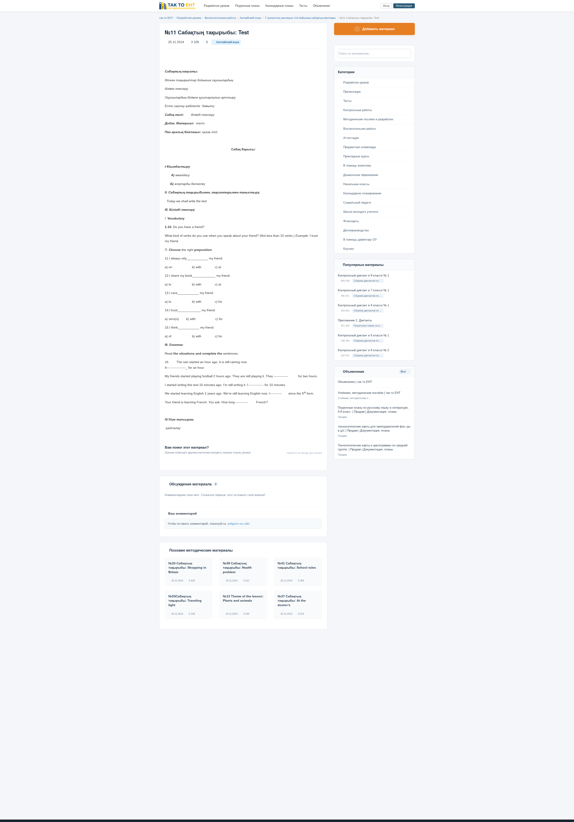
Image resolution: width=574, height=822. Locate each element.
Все (404, 371)
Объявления (321, 5)
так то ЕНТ (166, 18)
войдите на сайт (238, 523)
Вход (386, 5)
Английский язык (251, 18)
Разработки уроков (216, 5)
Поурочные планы (247, 5)
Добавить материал (378, 29)
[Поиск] (368, 6)
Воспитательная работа (221, 18)
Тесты (303, 5)
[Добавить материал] (360, 6)
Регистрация (404, 5)
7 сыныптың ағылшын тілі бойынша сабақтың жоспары (300, 18)
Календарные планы (279, 5)
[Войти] (375, 6)
